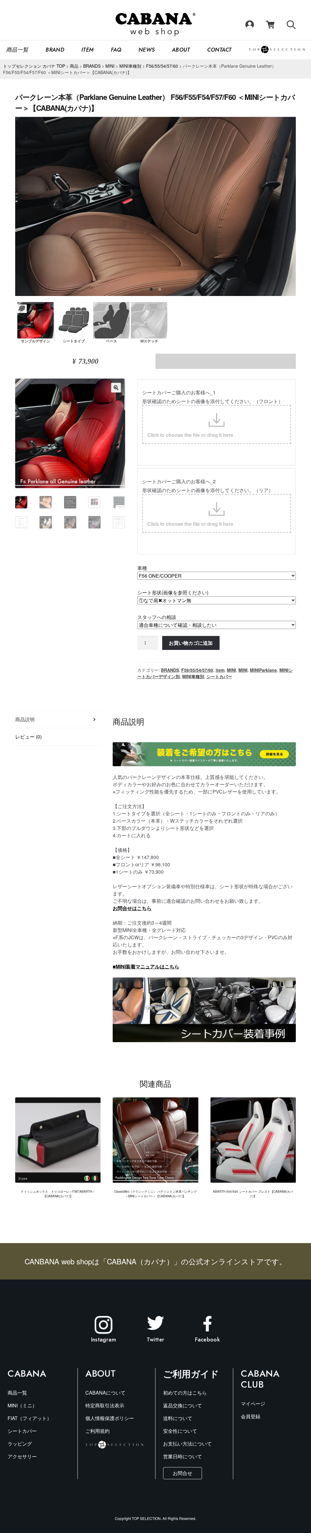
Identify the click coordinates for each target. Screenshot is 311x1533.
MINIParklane (263, 670)
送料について (177, 1418)
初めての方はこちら (185, 1392)
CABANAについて (105, 1392)
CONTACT (219, 50)
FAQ (116, 50)
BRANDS (170, 670)
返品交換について (182, 1405)
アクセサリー (22, 1456)
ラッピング (20, 1443)
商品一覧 (17, 50)
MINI (231, 670)
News (146, 50)
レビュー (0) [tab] (28, 736)
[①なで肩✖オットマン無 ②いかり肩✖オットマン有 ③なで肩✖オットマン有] (216, 600)
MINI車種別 (193, 676)
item (220, 670)
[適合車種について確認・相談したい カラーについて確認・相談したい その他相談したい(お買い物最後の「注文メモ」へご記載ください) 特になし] (216, 625)
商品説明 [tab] (25, 719)
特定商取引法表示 (104, 1405)
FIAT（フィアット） (30, 1418)
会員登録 (250, 1416)
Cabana (27, 1373)
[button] (116, 388)
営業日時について (182, 1456)
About (181, 50)
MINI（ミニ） (22, 1405)
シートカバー (219, 676)
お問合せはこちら (132, 908)
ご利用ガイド (191, 1373)
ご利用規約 (97, 1430)
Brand (55, 50)
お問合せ (182, 1473)
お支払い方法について (187, 1443)
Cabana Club (260, 1379)
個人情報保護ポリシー (109, 1418)
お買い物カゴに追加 (191, 642)
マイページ (253, 1403)
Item (87, 50)
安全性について (180, 1430)
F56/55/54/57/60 (197, 670)
